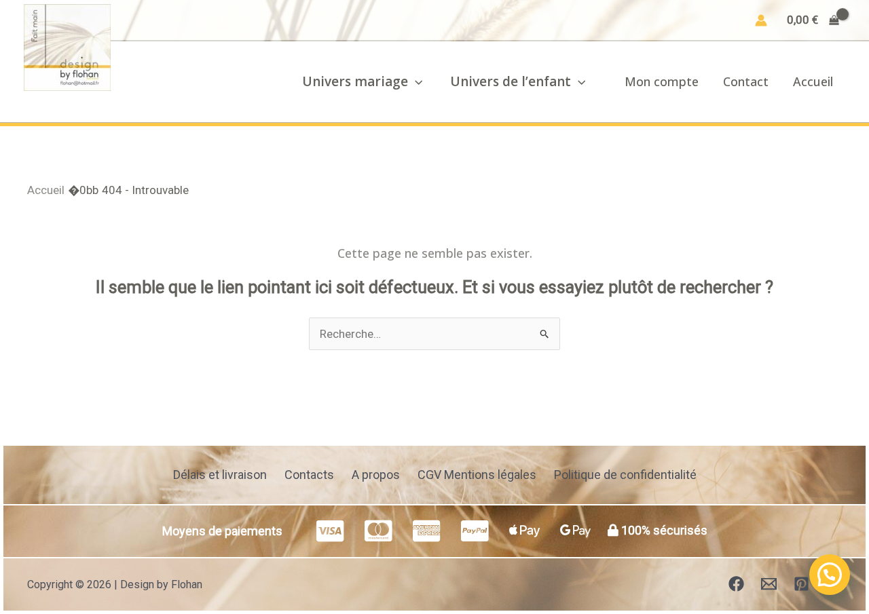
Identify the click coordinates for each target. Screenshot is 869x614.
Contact (746, 81)
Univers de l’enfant (510, 81)
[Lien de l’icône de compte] (761, 20)
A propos (376, 474)
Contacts (309, 474)
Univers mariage (355, 81)
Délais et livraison (220, 474)
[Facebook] (736, 584)
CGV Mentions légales (477, 474)
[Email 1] (769, 584)
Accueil (813, 81)
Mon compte (662, 81)
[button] (415, 81)
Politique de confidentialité (625, 474)
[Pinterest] (801, 584)
